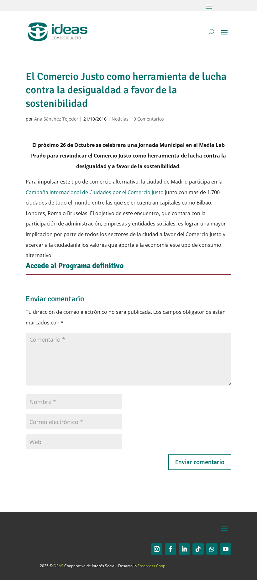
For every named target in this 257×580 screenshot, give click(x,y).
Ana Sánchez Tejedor (56, 119)
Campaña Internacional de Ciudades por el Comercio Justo (95, 192)
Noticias (120, 119)
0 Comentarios (149, 119)
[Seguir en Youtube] (225, 549)
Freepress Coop (151, 565)
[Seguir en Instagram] (156, 549)
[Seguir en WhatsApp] (212, 549)
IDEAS (58, 565)
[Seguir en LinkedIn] (184, 549)
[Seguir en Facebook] (170, 549)
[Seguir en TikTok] (198, 549)
